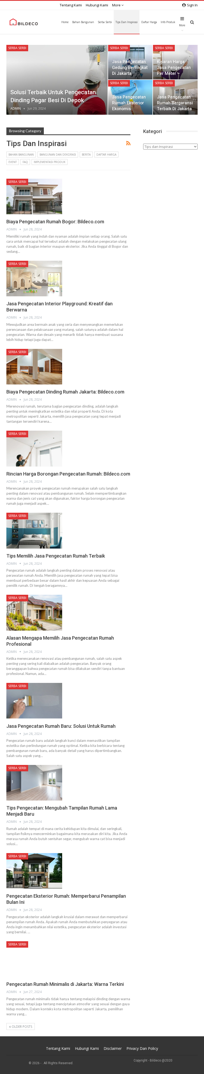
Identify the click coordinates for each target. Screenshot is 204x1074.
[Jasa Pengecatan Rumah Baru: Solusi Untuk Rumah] (34, 700)
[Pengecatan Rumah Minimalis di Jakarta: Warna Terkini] (34, 959)
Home (65, 22)
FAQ (25, 162)
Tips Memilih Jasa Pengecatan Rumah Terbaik (55, 556)
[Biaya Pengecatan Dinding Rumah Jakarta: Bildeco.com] (34, 366)
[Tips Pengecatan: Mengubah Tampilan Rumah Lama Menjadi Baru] (34, 783)
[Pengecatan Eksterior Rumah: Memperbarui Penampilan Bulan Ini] (34, 871)
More (116, 5)
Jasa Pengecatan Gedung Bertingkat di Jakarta (130, 67)
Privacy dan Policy (142, 1048)
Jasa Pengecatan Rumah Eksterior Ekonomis (129, 103)
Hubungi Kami (97, 5)
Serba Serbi (105, 22)
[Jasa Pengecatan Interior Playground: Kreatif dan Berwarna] (34, 278)
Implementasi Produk (49, 162)
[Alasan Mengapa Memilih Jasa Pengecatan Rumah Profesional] (34, 612)
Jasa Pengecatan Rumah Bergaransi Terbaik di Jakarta (175, 103)
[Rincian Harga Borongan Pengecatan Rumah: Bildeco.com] (34, 448)
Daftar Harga (149, 22)
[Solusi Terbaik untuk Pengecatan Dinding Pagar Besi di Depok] (57, 80)
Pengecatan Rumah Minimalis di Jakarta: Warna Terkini (65, 984)
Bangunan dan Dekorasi (58, 154)
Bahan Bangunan (83, 22)
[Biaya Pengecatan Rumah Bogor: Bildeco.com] (34, 196)
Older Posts (21, 1026)
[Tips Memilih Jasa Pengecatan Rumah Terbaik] (34, 530)
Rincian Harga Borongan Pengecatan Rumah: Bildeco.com (68, 474)
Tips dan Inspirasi (127, 22)
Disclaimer (113, 1048)
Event (12, 162)
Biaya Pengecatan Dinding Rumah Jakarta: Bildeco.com (65, 392)
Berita (86, 154)
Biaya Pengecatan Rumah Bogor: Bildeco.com (55, 221)
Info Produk (168, 22)
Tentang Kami (71, 5)
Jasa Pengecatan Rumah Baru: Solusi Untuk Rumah (61, 726)
